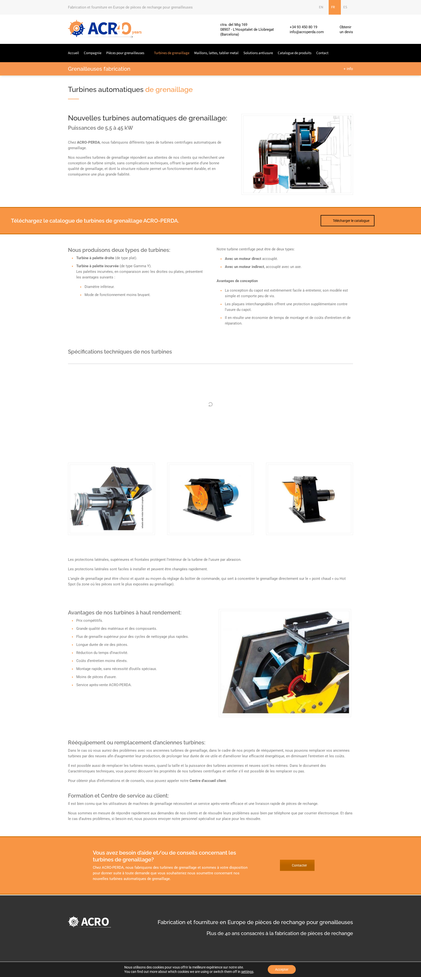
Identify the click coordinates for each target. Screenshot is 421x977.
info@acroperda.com (307, 32)
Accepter (281, 969)
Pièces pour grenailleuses (125, 53)
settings (247, 972)
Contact (322, 53)
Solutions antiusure (258, 53)
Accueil (73, 53)
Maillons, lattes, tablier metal (216, 53)
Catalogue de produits (294, 53)
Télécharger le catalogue (351, 221)
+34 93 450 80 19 (303, 27)
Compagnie (92, 53)
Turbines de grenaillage (171, 53)
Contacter (299, 865)
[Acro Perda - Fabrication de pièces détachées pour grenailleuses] (105, 29)
